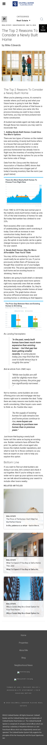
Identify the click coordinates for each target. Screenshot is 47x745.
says (28, 369)
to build (23, 278)
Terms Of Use (14, 687)
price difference (14, 295)
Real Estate (6, 25)
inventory (20, 152)
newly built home (28, 141)
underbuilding (12, 228)
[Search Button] (41, 19)
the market (38, 138)
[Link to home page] (23, 4)
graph (21, 292)
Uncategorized (19, 25)
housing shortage (20, 237)
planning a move (22, 97)
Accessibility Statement (20, 690)
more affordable (24, 286)
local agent (29, 445)
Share (43, 30)
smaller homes (28, 289)
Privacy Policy (31, 687)
